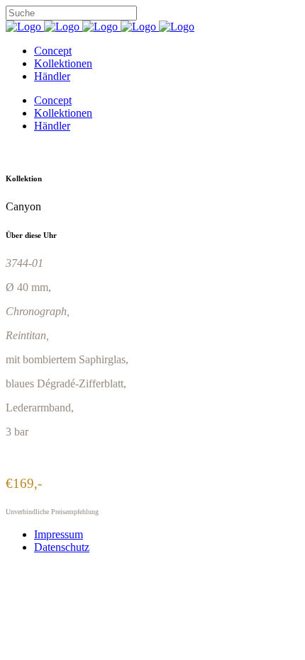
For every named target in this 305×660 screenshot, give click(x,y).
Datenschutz (61, 547)
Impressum (58, 534)
